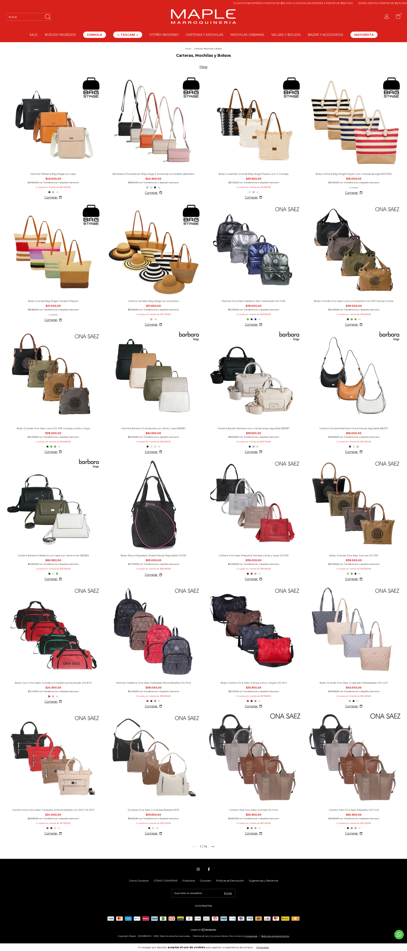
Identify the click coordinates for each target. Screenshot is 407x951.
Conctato (205, 880)
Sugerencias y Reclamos (263, 880)
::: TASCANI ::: (127, 35)
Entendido (262, 947)
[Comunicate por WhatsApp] (399, 934)
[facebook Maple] (208, 869)
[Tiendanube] (203, 930)
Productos (188, 880)
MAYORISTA (364, 35)
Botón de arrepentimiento (275, 936)
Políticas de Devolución (230, 880)
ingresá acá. (251, 936)
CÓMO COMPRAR (165, 880)
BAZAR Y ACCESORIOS (325, 35)
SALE (33, 35)
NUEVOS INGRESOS (60, 35)
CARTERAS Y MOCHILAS (204, 35)
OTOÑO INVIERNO (163, 35)
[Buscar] (47, 16)
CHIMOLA (94, 35)
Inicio (188, 48)
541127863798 (203, 905)
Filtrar (203, 67)
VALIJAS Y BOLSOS (286, 35)
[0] (396, 17)
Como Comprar (139, 880)
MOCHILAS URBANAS (247, 35)
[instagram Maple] (198, 869)
